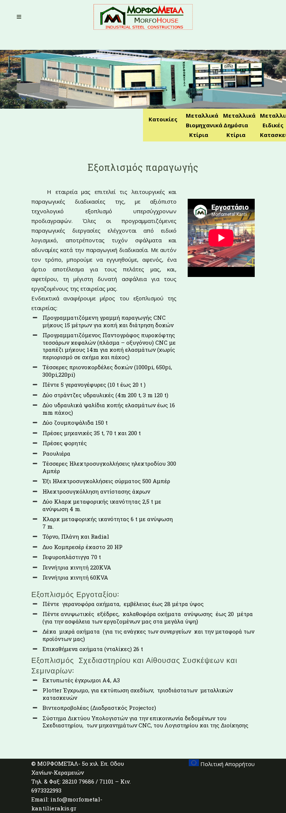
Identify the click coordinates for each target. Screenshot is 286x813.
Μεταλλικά (202, 115)
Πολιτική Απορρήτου (227, 764)
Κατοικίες (163, 119)
